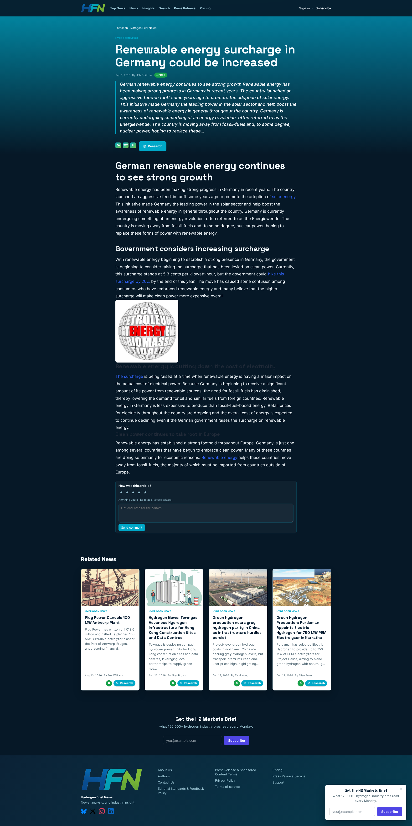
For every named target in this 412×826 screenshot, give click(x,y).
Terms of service (227, 787)
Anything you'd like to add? (145, 499)
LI (133, 145)
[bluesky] (84, 811)
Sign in (304, 8)
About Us (165, 770)
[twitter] (93, 811)
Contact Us (166, 782)
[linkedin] (111, 811)
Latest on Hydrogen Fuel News (135, 28)
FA (118, 145)
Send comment (131, 527)
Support (278, 782)
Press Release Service (289, 776)
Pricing (205, 8)
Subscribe (323, 8)
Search (164, 8)
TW (126, 145)
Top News (117, 8)
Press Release (185, 8)
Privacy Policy (225, 780)
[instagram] (102, 811)
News (133, 8)
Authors (164, 776)
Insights (148, 8)
